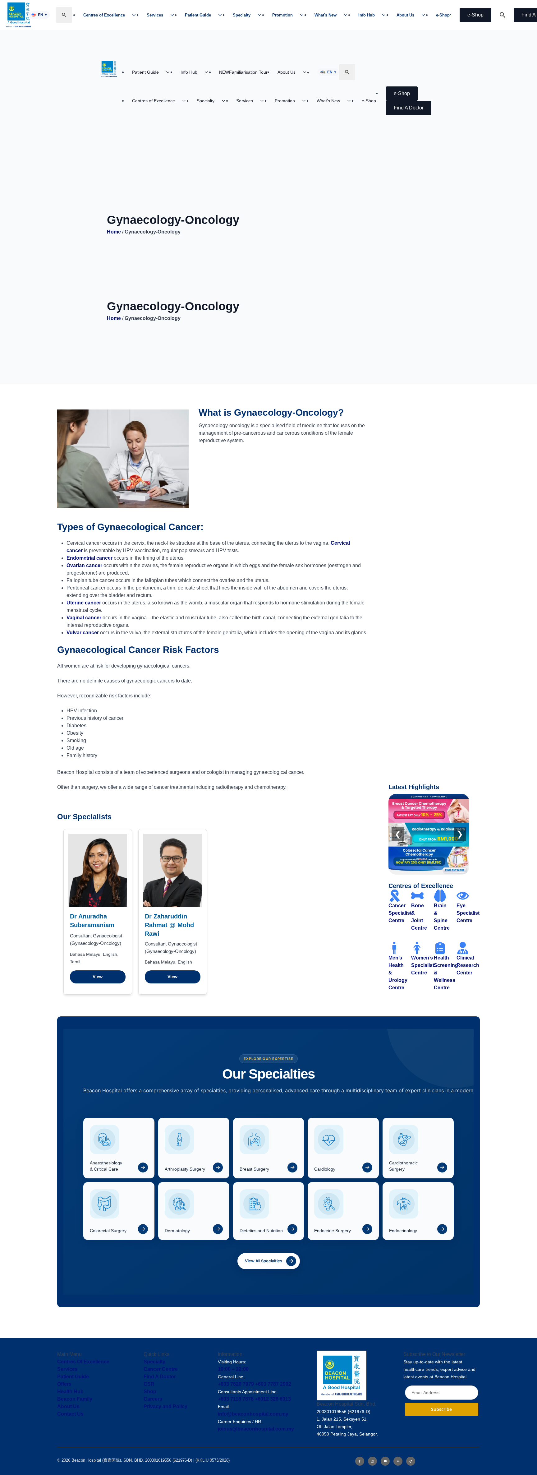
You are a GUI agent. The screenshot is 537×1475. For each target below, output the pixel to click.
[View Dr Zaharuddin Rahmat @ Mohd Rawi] (172, 870)
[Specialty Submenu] (261, 15)
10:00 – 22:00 (233, 1369)
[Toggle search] (64, 15)
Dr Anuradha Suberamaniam (92, 920)
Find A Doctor (160, 1376)
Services (155, 15)
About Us (405, 15)
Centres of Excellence (104, 15)
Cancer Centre (161, 1369)
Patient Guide (198, 15)
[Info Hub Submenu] (386, 15)
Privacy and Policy (165, 1406)
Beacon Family (74, 1399)
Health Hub (70, 1391)
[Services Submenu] (174, 15)
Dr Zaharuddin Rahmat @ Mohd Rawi (169, 925)
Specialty (241, 15)
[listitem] (118, 1148)
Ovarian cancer (84, 565)
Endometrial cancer (89, 558)
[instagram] (372, 1461)
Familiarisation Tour (243, 72)
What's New (325, 15)
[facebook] (359, 1461)
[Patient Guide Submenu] (222, 15)
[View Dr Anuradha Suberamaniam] (97, 870)
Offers (64, 1384)
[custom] (410, 1461)
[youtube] (385, 1461)
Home (114, 231)
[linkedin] (397, 1461)
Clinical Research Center (468, 965)
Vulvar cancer (83, 632)
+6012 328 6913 (273, 1399)
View (98, 976)
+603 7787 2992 (273, 1384)
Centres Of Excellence (83, 1361)
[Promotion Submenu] (304, 15)
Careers (153, 1399)
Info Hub (366, 15)
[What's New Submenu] (347, 15)
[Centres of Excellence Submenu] (136, 15)
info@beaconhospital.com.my (253, 1414)
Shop (150, 1391)
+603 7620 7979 (236, 1384)
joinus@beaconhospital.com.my (256, 1428)
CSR (149, 1384)
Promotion (282, 15)
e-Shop (443, 15)
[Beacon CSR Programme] (428, 834)
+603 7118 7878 (236, 1399)
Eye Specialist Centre (468, 913)
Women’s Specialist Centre (422, 965)
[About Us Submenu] (425, 15)
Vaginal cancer (84, 617)
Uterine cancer (84, 602)
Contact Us (70, 1414)
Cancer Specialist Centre (399, 913)
